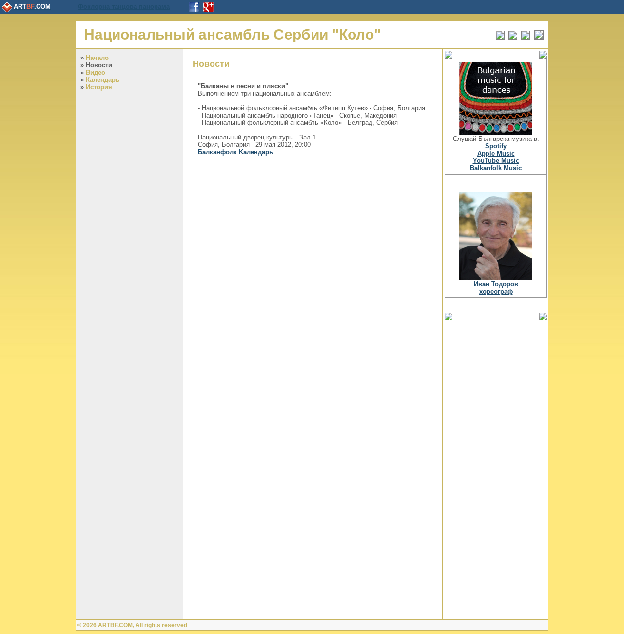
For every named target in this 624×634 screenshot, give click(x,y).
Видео (95, 72)
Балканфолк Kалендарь (235, 152)
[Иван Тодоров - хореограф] (495, 278)
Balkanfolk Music (496, 168)
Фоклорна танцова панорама (124, 6)
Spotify (496, 146)
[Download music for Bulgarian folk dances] (495, 133)
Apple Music (496, 153)
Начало (97, 57)
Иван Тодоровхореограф (496, 287)
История (99, 87)
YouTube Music (496, 160)
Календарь (102, 79)
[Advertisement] (496, 469)
